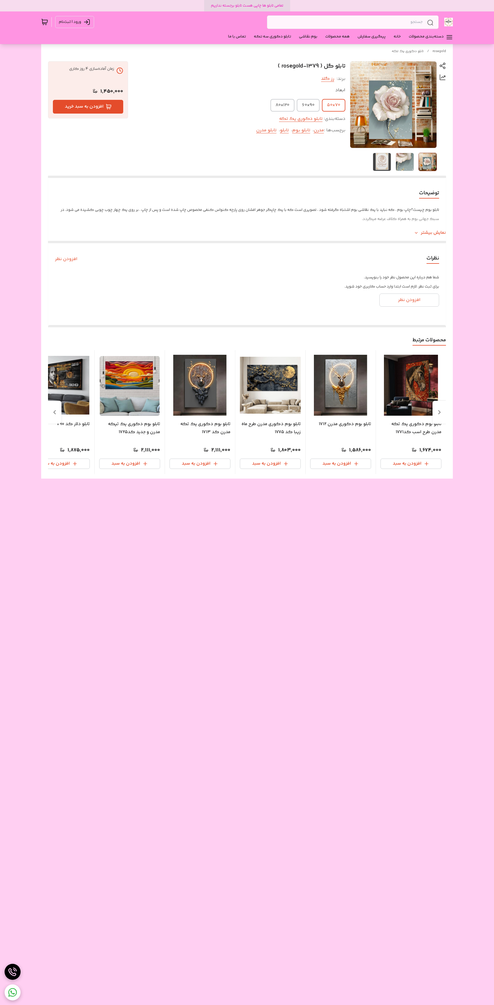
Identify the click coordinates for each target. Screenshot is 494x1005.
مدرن (319, 130)
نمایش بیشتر (433, 232)
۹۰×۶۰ (308, 105)
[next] (54, 412)
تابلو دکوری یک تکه (408, 51)
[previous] (439, 412)
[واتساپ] (13, 992)
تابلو (284, 130)
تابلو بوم (301, 130)
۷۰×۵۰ (333, 105)
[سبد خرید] (44, 22)
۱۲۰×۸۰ (282, 105)
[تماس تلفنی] (13, 972)
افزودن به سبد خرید (84, 106)
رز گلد (327, 78)
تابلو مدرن (266, 130)
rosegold (439, 51)
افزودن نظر (66, 259)
